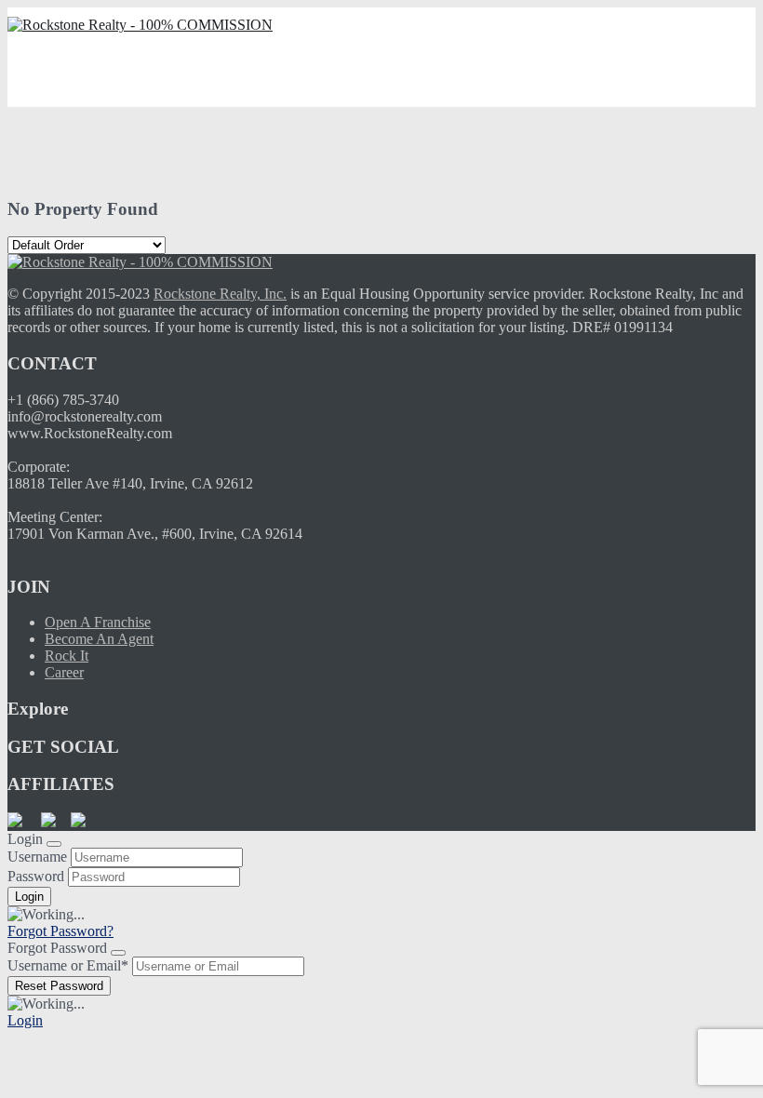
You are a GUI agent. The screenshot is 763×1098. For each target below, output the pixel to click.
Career (64, 672)
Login (25, 1020)
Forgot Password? (60, 931)
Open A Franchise (98, 622)
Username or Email (67, 965)
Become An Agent (99, 639)
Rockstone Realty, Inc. (220, 293)
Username (37, 856)
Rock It (66, 655)
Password (35, 876)
